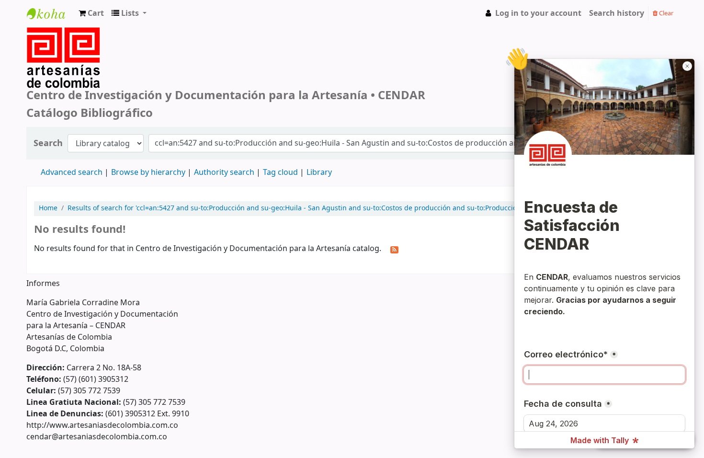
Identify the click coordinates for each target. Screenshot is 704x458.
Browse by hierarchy (148, 172)
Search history (616, 13)
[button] (91, 13)
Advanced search (71, 172)
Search (48, 143)
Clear (665, 13)
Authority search (224, 172)
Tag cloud (280, 172)
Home (48, 208)
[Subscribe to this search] (394, 249)
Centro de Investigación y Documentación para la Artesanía (51, 22)
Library (319, 172)
